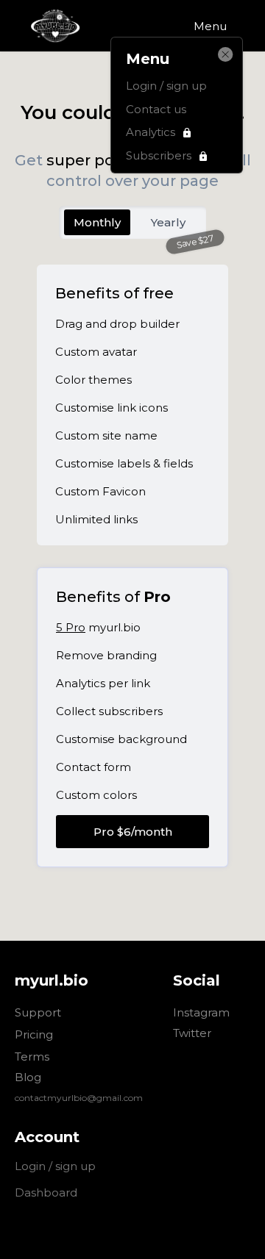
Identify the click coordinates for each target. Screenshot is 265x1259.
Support (38, 1013)
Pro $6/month (132, 832)
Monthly (97, 222)
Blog (28, 1077)
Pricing (34, 1035)
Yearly (168, 222)
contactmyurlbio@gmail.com (79, 1097)
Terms (32, 1057)
